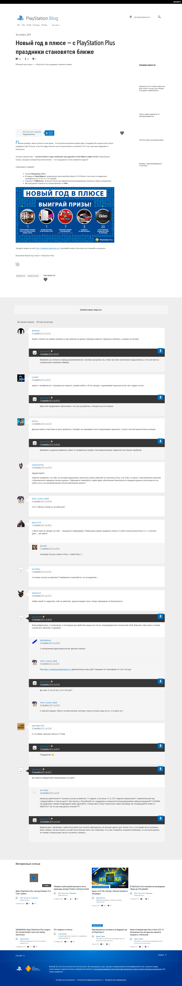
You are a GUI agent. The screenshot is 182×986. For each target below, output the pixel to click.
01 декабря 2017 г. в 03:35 (42, 423)
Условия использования (65, 980)
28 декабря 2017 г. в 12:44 (50, 821)
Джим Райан (100, 936)
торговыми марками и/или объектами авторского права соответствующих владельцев (128, 969)
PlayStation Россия (33, 276)
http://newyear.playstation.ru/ (47, 248)
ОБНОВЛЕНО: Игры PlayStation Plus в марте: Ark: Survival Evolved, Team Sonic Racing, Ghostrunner (33, 932)
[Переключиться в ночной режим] (130, 17)
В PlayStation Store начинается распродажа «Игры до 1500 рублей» (147, 887)
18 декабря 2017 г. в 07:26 (42, 595)
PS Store (36, 25)
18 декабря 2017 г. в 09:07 (50, 643)
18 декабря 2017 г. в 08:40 (42, 619)
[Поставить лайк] (33, 904)
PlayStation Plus (20, 276)
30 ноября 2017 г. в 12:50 (41, 333)
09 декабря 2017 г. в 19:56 (42, 467)
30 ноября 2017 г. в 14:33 (49, 354)
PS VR (29, 25)
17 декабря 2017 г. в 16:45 (50, 548)
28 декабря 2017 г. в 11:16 (49, 793)
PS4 (23, 25)
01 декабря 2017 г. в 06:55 (50, 400)
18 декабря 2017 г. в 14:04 (50, 705)
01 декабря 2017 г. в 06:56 (50, 444)
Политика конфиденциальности (89, 980)
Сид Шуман (62, 934)
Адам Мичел (100, 898)
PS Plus (44, 25)
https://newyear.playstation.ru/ (57, 669)
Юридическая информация (115, 980)
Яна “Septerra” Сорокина (32, 132)
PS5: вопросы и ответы (63, 929)
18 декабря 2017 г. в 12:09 (50, 684)
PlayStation (42, 18)
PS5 (18, 25)
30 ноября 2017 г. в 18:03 (41, 379)
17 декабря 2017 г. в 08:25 (42, 525)
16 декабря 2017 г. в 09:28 (42, 501)
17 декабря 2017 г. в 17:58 (41, 571)
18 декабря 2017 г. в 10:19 (49, 663)
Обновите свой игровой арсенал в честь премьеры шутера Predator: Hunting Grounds (71, 887)
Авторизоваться (142, 17)
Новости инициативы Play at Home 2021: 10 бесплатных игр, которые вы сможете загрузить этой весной (147, 932)
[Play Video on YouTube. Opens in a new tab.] (46, 885)
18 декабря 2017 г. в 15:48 (41, 728)
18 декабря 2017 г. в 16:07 (50, 749)
